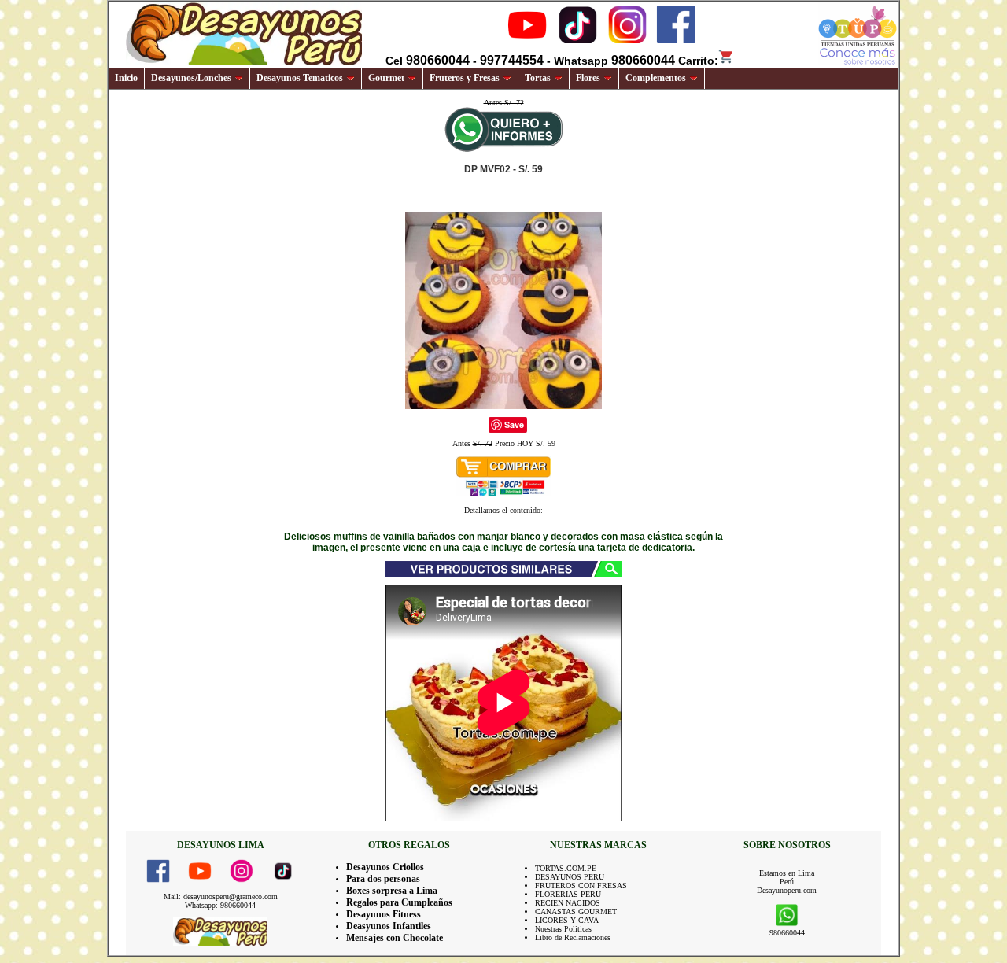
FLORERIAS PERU (568, 894)
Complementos (655, 77)
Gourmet (386, 77)
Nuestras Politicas (563, 928)
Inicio (126, 77)
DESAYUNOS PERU (569, 877)
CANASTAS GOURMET (576, 911)
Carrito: (698, 60)
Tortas (538, 77)
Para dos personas (383, 878)
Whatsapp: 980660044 (220, 905)
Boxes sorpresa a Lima (391, 890)
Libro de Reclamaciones (572, 937)
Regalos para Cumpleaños (399, 902)
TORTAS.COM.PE (565, 868)
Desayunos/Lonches (191, 77)
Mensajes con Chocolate (394, 937)
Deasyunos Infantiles (388, 926)
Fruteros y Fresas (465, 77)
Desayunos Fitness (383, 914)
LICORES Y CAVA (567, 920)
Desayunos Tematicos (299, 77)
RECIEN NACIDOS (567, 902)
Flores (588, 77)
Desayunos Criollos (385, 867)
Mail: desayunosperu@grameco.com (221, 896)
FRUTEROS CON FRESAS (581, 885)
